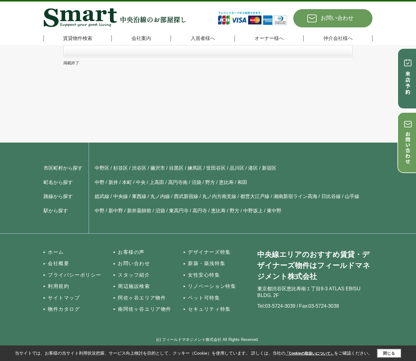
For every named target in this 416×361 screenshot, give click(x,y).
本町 (127, 182)
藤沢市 (157, 168)
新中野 (115, 210)
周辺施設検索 (134, 286)
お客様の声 (131, 252)
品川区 (237, 168)
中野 (99, 182)
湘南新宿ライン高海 (295, 196)
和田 (242, 182)
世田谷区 (216, 168)
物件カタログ (64, 309)
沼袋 (196, 182)
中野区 (102, 168)
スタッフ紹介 (134, 275)
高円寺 (199, 210)
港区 (253, 168)
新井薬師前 (139, 210)
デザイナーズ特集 (209, 252)
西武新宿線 (186, 196)
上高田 (157, 182)
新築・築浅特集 (206, 263)
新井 (113, 182)
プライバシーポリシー (74, 275)
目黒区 (176, 168)
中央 (141, 182)
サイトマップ (64, 297)
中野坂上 (253, 210)
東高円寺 (179, 210)
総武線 (102, 196)
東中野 (274, 210)
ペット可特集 (204, 297)
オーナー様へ (269, 38)
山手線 (352, 196)
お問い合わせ (337, 18)
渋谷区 (139, 168)
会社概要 (58, 263)
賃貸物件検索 (77, 38)
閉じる (389, 353)
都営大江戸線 (255, 196)
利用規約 (58, 286)
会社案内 (141, 38)
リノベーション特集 (212, 286)
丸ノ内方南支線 (219, 196)
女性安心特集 (204, 275)
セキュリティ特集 (209, 309)
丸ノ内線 (160, 196)
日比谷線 (331, 196)
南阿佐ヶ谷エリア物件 (144, 309)
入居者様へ (203, 38)
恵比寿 (226, 182)
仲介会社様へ (338, 38)
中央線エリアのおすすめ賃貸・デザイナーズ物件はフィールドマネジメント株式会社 (313, 265)
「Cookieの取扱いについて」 (309, 353)
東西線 (139, 196)
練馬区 (195, 168)
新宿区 (269, 168)
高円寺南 (178, 182)
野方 (210, 182)
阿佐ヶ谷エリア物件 (142, 297)
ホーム (56, 252)
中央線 (120, 196)
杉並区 (120, 168)
